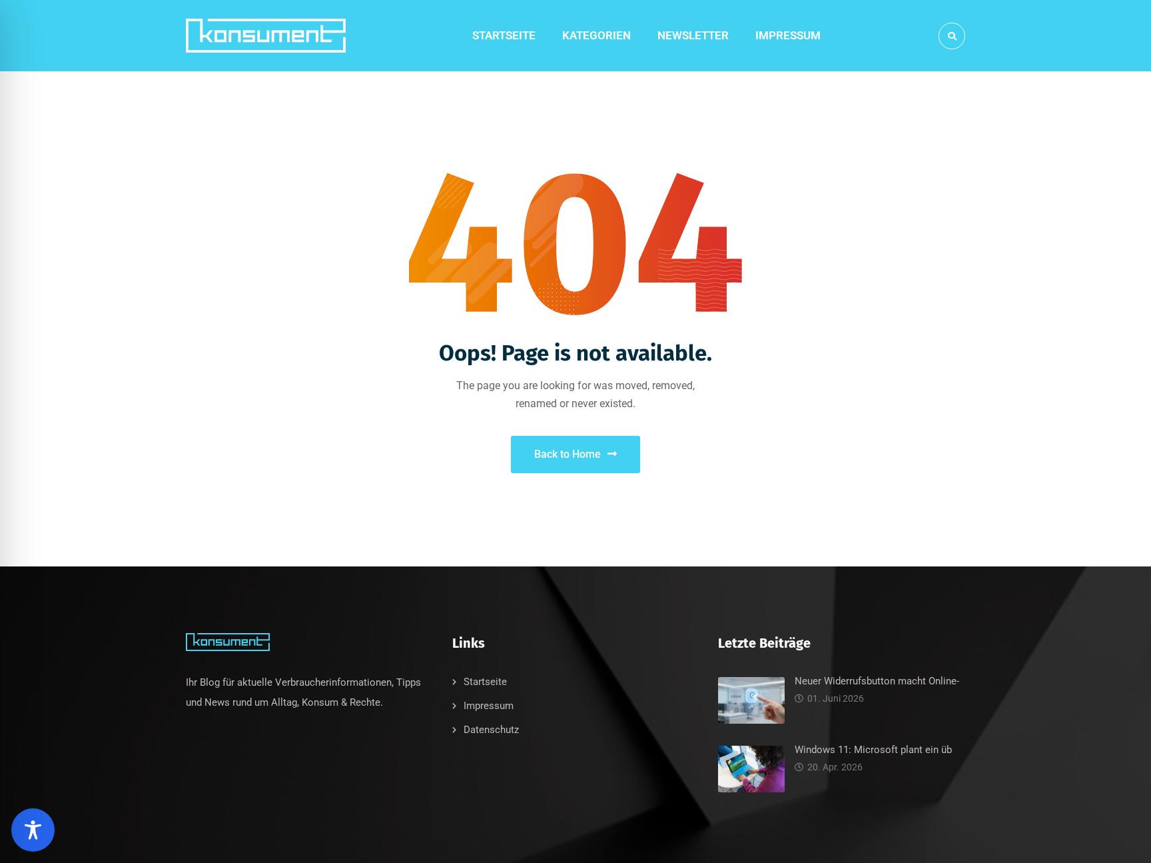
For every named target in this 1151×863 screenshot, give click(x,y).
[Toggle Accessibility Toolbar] (33, 830)
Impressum (489, 706)
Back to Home (567, 454)
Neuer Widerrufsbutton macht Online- (877, 681)
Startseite (485, 682)
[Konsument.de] (266, 36)
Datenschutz (491, 730)
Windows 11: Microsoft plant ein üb (873, 750)
